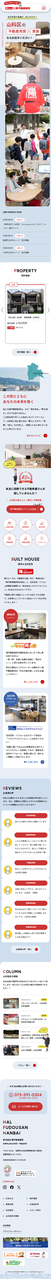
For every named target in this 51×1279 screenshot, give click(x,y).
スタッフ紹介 (35, 1210)
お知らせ (9, 1198)
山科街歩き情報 (12, 1216)
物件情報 (33, 1198)
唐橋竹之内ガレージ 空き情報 (16, 240)
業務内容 (9, 1204)
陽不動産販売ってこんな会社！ (24, 509)
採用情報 (6, 1226)
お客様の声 (34, 1204)
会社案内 (9, 1210)
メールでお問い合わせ (28, 1106)
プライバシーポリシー (12, 1231)
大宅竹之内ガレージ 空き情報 (16, 252)
